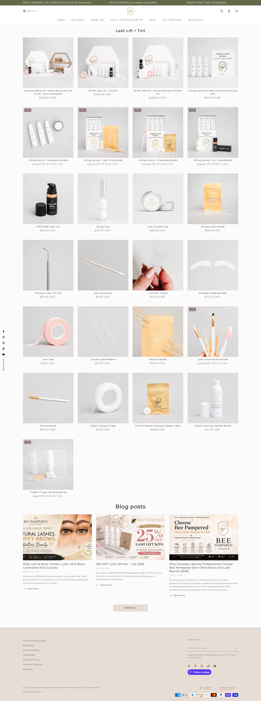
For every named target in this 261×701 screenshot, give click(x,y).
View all (130, 608)
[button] (221, 11)
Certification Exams (35, 640)
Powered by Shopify (32, 692)
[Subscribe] (236, 648)
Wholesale (29, 654)
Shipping (28, 645)
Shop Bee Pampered (39, 687)
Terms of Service (33, 664)
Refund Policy (31, 659)
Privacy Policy (31, 650)
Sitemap (28, 669)
